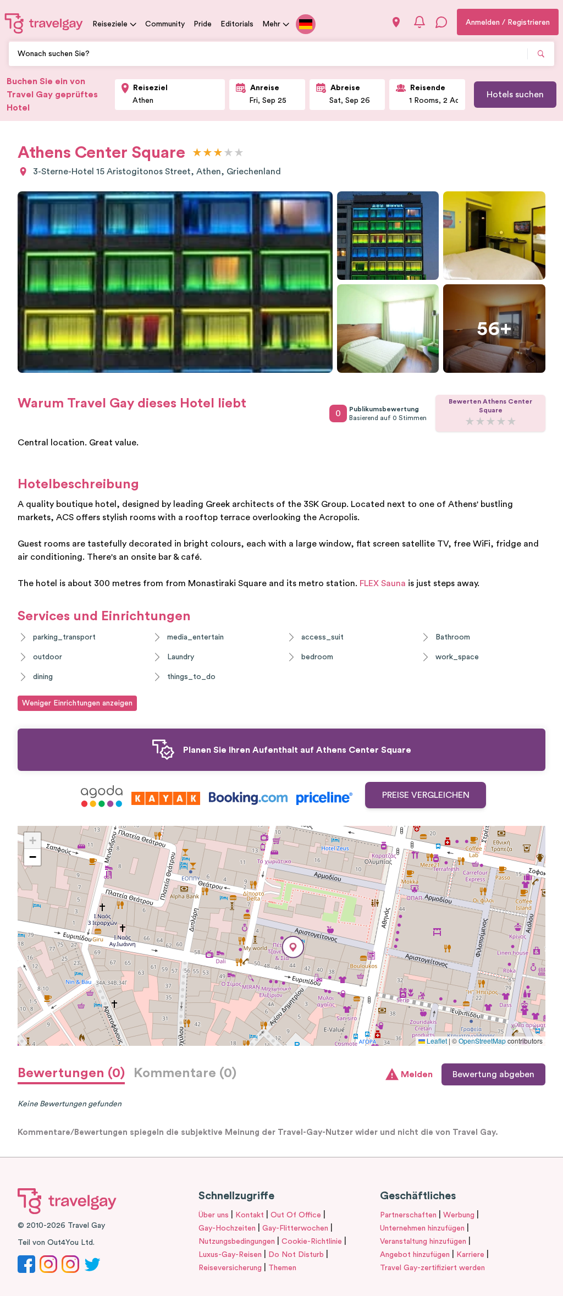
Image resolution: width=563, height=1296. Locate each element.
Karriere (470, 1255)
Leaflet (436, 1040)
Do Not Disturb (296, 1255)
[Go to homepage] (44, 23)
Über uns (213, 1215)
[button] (293, 947)
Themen (282, 1268)
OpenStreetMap (482, 1040)
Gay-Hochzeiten (227, 1228)
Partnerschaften (408, 1215)
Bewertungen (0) (71, 1073)
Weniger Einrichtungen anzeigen (77, 703)
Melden (417, 1074)
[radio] (197, 153)
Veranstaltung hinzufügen (423, 1241)
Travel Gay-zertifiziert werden (432, 1268)
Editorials (236, 24)
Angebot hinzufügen (415, 1255)
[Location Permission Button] (396, 22)
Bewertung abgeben (493, 1074)
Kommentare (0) (185, 1073)
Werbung (458, 1215)
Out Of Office (296, 1215)
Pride (203, 24)
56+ (494, 329)
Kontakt (249, 1215)
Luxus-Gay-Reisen (230, 1255)
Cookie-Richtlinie (312, 1241)
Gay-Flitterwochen (295, 1228)
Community (165, 24)
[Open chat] (441, 22)
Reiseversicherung (230, 1268)
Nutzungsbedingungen (236, 1241)
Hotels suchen (515, 94)
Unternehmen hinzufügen (422, 1228)
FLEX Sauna (383, 583)
